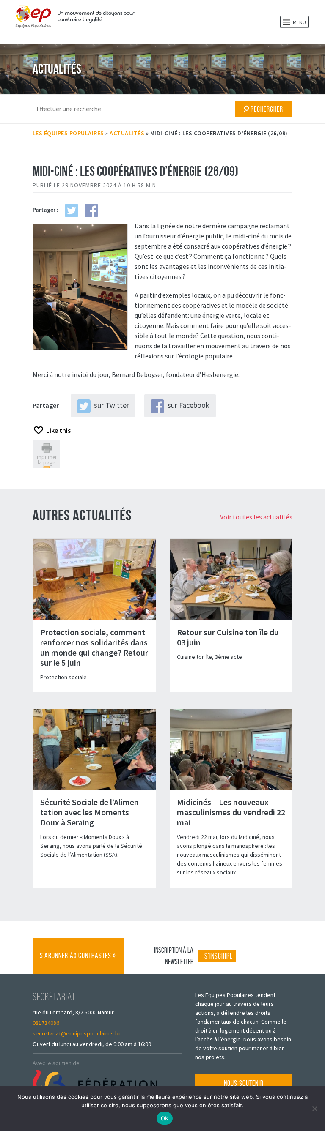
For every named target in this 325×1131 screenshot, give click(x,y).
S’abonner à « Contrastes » (78, 962)
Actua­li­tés (127, 133)
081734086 (46, 1023)
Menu (299, 22)
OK (165, 1118)
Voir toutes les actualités (256, 517)
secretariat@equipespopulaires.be (77, 1033)
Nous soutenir (244, 1083)
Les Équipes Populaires (68, 133)
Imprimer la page (46, 459)
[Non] (314, 1108)
